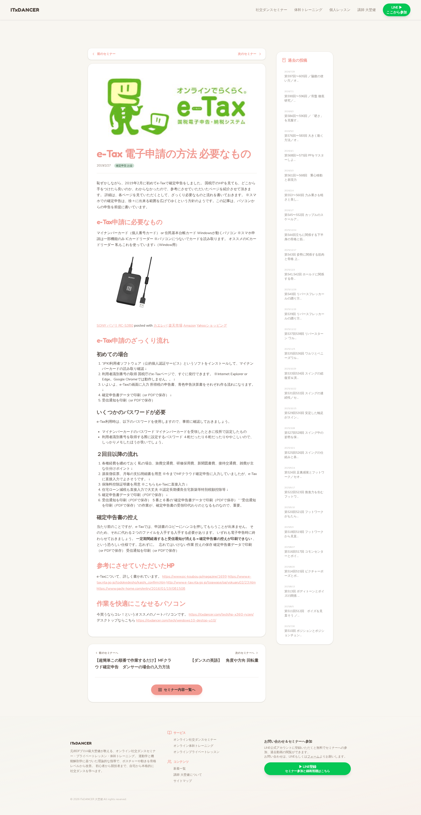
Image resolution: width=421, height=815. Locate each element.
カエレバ (160, 325)
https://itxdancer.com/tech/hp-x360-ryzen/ (221, 614)
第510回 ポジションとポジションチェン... (304, 631)
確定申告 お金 (124, 165)
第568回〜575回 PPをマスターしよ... (304, 155)
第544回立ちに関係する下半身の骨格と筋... (303, 235)
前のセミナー (106, 54)
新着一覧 (179, 769)
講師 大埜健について (187, 775)
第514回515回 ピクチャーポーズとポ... (303, 571)
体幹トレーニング (308, 9)
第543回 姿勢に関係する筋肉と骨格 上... (304, 255)
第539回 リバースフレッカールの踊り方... (304, 314)
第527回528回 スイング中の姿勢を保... (303, 433)
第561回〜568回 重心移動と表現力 (303, 175)
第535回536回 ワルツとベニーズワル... (303, 353)
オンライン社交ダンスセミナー (194, 740)
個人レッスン (339, 9)
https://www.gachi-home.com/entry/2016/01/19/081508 (141, 588)
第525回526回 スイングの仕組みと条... (303, 452)
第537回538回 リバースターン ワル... (303, 334)
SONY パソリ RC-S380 (115, 325)
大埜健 (99, 799)
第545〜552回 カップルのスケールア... (303, 215)
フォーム (313, 756)
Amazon (189, 325)
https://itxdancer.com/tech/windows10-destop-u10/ (176, 620)
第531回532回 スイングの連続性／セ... (303, 393)
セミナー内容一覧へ (179, 689)
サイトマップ (182, 781)
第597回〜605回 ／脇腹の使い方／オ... (303, 76)
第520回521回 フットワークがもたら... (303, 512)
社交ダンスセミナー (271, 9)
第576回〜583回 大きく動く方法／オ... (303, 136)
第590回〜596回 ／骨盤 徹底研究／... (304, 96)
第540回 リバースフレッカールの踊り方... (304, 294)
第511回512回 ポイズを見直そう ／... (303, 611)
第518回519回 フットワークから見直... (303, 532)
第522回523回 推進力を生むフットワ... (303, 492)
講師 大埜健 (366, 9)
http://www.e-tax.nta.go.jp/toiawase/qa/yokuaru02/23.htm (211, 582)
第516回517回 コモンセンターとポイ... (303, 552)
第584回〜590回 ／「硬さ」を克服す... (303, 116)
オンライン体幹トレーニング (193, 746)
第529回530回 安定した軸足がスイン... (303, 413)
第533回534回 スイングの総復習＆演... (303, 373)
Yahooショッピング (212, 325)
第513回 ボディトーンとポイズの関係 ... (304, 591)
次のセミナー (247, 54)
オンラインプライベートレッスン (196, 752)
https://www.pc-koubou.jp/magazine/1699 (194, 576)
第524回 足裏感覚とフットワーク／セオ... (304, 472)
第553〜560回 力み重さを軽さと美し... (303, 195)
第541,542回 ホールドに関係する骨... (304, 274)
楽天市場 (175, 325)
